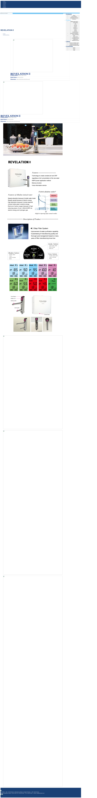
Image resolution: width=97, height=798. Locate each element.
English (4, 6)
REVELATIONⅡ (6, 34)
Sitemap (4, 2)
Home (4, 1)
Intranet (4, 3)
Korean (4, 7)
